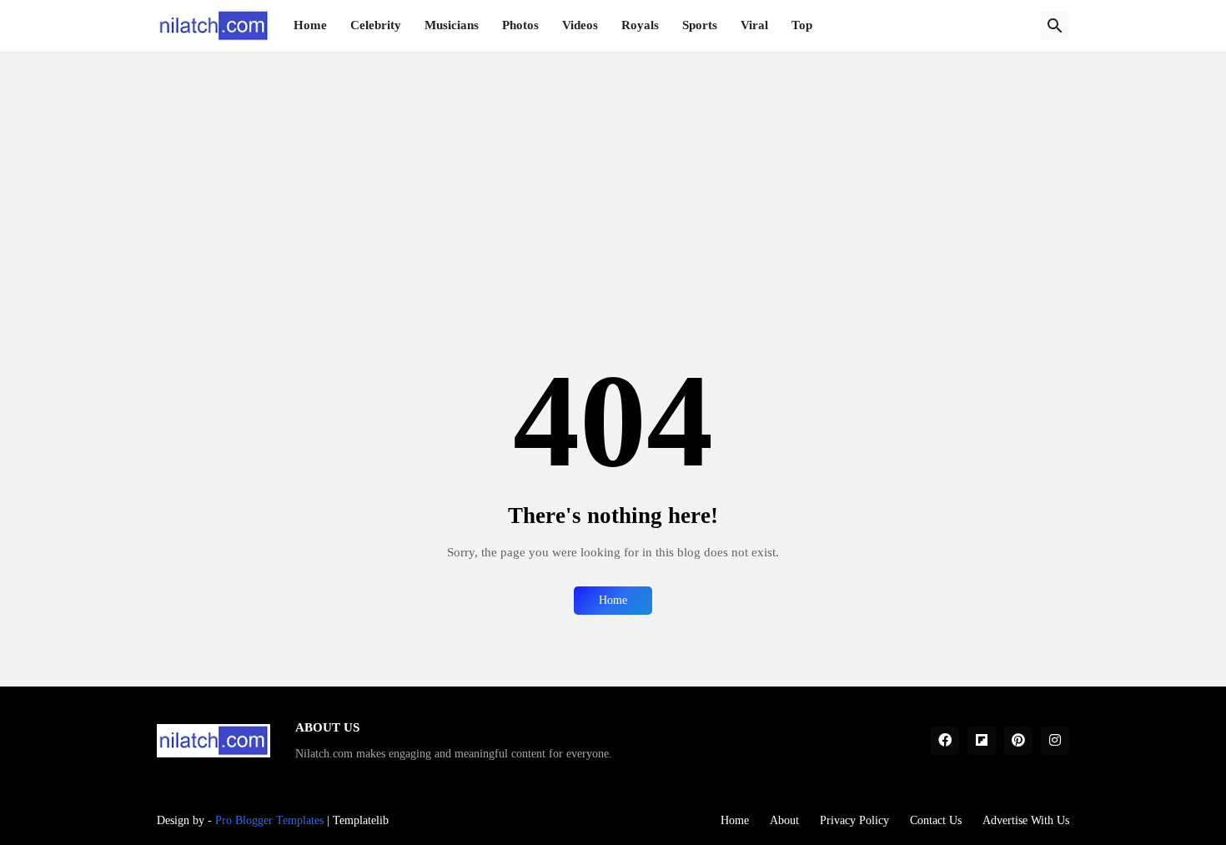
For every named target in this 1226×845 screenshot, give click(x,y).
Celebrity (375, 25)
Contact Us (936, 820)
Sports (699, 25)
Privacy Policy (854, 820)
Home (310, 25)
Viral (754, 25)
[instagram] (1055, 741)
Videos (580, 25)
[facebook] (945, 741)
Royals (640, 25)
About (784, 820)
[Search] (1055, 26)
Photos (520, 25)
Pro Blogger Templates (269, 820)
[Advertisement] (613, 168)
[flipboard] (981, 741)
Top (801, 25)
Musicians (452, 25)
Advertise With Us (1025, 820)
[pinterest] (1018, 741)
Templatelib (361, 820)
